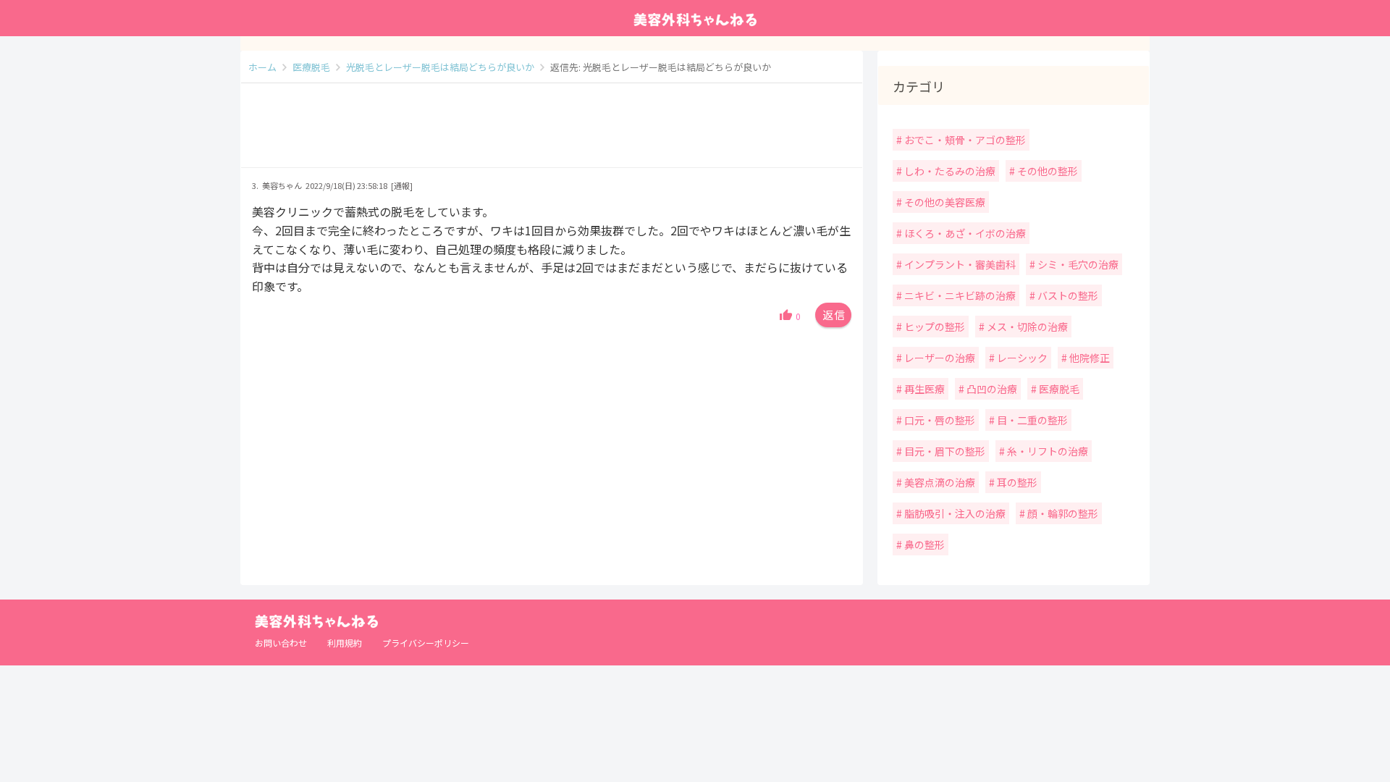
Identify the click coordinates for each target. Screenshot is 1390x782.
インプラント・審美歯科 (959, 264)
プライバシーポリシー (425, 642)
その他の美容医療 (943, 202)
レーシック (1021, 357)
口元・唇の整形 (938, 420)
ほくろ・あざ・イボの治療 (964, 233)
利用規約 (344, 642)
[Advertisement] (552, 132)
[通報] (402, 185)
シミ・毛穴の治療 (1077, 264)
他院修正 (1088, 357)
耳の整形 (1016, 482)
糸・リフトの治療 (1046, 451)
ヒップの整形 (933, 326)
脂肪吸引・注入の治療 (954, 513)
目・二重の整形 (1031, 420)
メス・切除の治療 (1026, 326)
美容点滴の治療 (938, 482)
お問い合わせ (281, 642)
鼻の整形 (923, 544)
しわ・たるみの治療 (948, 171)
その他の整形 (1046, 171)
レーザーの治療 (938, 357)
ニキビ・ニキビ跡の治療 (959, 295)
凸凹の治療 (990, 389)
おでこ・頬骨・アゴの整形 (964, 140)
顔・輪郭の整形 (1061, 513)
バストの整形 (1066, 295)
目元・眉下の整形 (943, 451)
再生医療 (923, 389)
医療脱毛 (1058, 389)
